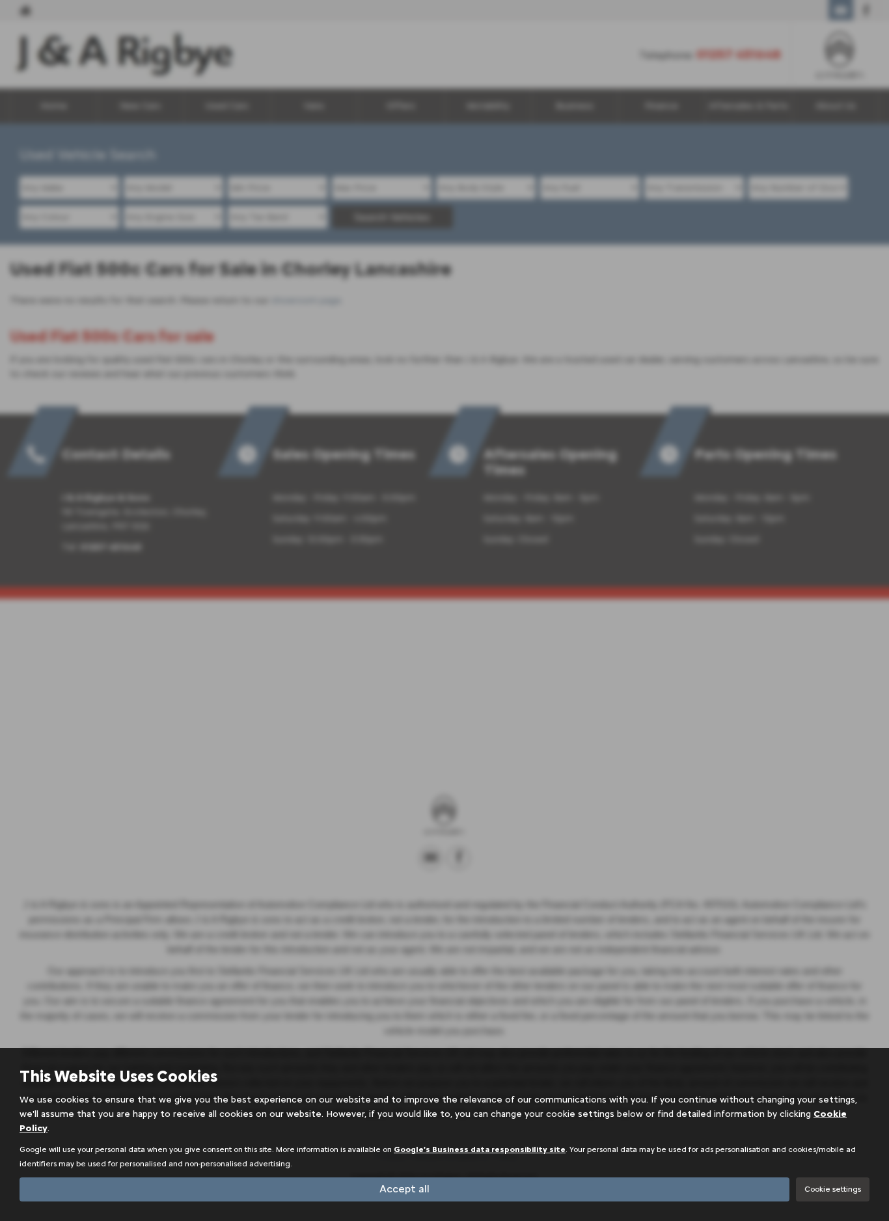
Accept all (404, 1189)
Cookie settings (832, 1189)
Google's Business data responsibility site (480, 1149)
